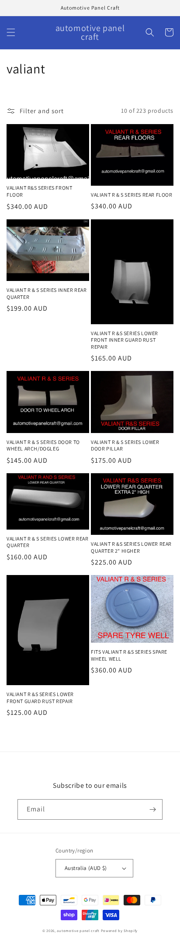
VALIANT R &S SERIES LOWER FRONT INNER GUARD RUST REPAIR (124, 340)
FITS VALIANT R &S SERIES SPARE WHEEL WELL (129, 655)
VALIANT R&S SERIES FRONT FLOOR (39, 191)
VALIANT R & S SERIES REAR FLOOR (132, 194)
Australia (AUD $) (86, 868)
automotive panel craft (78, 930)
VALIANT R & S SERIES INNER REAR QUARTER (47, 293)
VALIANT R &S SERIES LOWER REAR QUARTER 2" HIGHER (131, 547)
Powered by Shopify (119, 930)
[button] (11, 32)
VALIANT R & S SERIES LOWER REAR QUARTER (48, 542)
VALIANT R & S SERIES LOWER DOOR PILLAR (125, 445)
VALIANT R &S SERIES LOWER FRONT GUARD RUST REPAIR (40, 697)
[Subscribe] (152, 809)
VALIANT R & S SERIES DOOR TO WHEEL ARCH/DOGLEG (43, 445)
